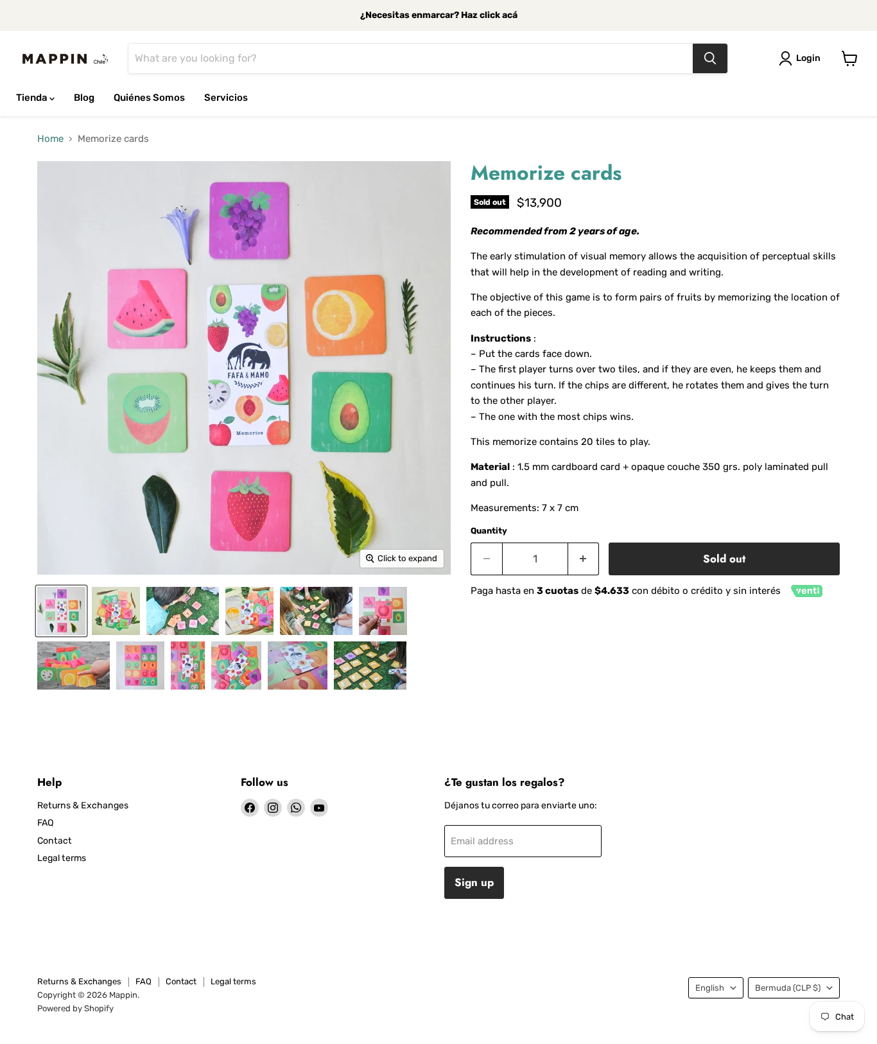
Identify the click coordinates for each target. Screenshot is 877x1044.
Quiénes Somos (149, 97)
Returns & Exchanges (82, 805)
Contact (54, 840)
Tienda (32, 97)
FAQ (45, 822)
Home (50, 139)
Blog (84, 97)
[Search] (710, 58)
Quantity (489, 530)
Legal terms (61, 858)
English (709, 988)
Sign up (474, 882)
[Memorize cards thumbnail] (61, 611)
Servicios (226, 97)
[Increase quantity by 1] (584, 559)
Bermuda (788, 988)
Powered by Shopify (75, 1008)
